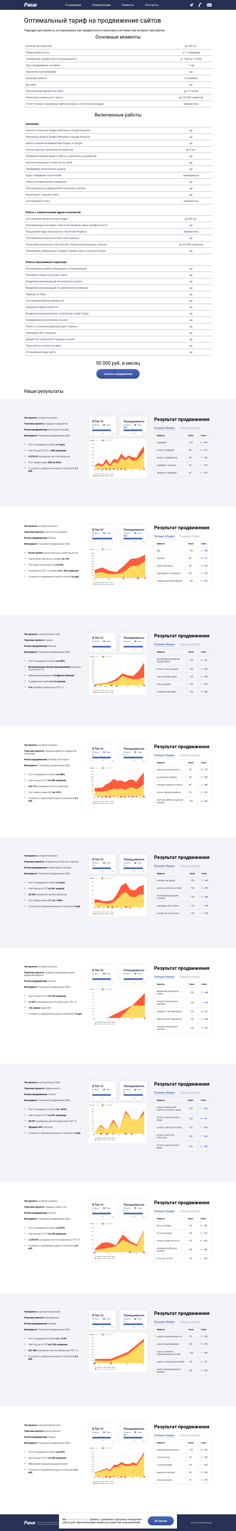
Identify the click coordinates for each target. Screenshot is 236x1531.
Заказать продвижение (118, 373)
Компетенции (101, 5)
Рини (30, 5)
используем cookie (78, 1519)
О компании (73, 5)
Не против (161, 1520)
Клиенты (128, 5)
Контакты (152, 5)
